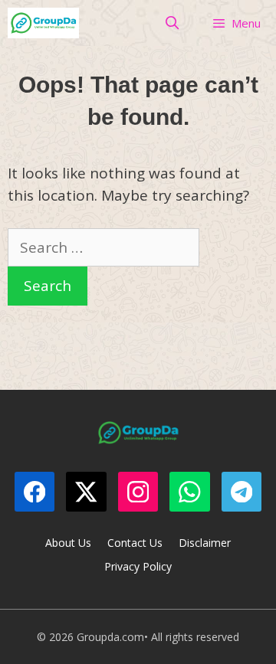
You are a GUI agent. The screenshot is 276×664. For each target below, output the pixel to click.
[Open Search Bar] (172, 23)
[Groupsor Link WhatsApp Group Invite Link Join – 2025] (43, 23)
